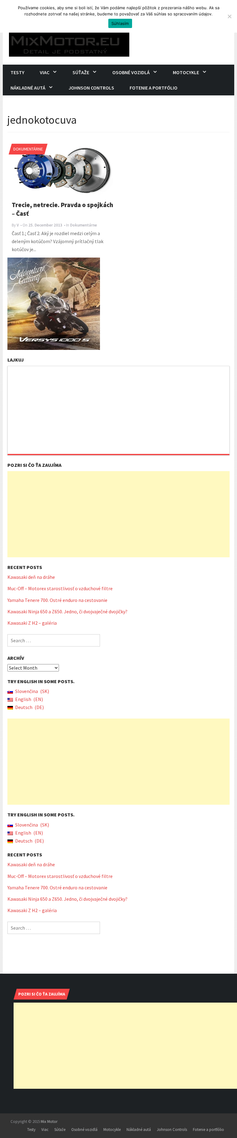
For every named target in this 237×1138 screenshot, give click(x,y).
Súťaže (81, 72)
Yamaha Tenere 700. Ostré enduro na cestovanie (57, 600)
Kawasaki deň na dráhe (31, 577)
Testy (17, 72)
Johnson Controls (91, 88)
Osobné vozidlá (131, 72)
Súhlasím (120, 23)
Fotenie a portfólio (153, 88)
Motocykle (186, 72)
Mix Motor (49, 1121)
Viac (44, 72)
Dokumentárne (28, 149)
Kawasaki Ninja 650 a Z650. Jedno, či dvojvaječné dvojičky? (67, 611)
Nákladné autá (27, 88)
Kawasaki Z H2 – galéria (32, 623)
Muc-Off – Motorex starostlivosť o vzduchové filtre (60, 588)
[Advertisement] (118, 514)
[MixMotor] (69, 43)
